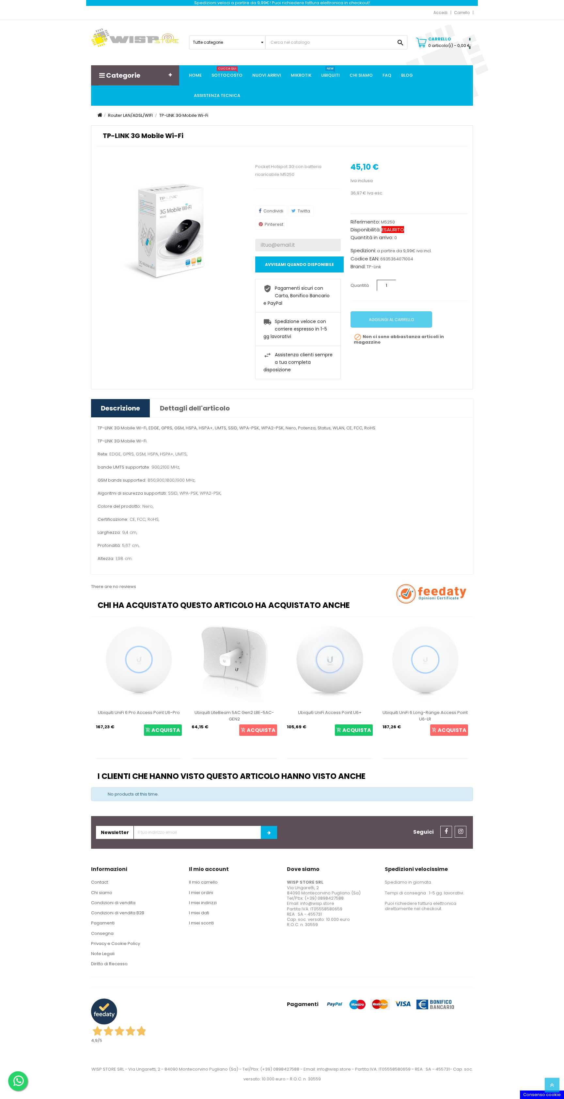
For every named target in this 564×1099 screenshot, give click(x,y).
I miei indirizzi (203, 903)
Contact (99, 882)
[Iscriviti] (269, 832)
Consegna (102, 933)
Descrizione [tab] (120, 408)
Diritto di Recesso (109, 964)
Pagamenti (103, 923)
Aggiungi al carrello (391, 319)
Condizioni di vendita (113, 903)
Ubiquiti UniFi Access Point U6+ (330, 712)
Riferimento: (365, 221)
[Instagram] (460, 832)
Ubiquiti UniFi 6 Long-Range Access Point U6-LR (425, 715)
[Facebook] (446, 832)
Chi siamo (101, 893)
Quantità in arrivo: (372, 237)
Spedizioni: (363, 250)
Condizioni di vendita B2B (117, 913)
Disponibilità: (366, 229)
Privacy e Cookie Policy (115, 943)
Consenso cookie (542, 1094)
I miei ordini (201, 893)
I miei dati (199, 913)
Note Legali (103, 954)
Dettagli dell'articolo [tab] (195, 408)
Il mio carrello (203, 882)
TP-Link (374, 267)
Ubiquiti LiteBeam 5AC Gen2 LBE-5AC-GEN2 (234, 715)
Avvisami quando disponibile (299, 264)
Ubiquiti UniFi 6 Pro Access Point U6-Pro (139, 712)
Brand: (358, 266)
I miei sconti (201, 923)
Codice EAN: (365, 258)
